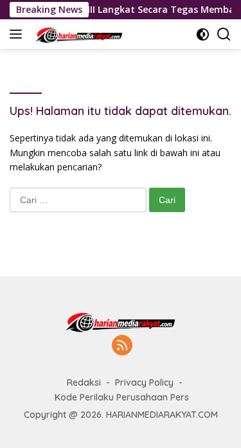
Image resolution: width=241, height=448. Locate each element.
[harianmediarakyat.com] (77, 34)
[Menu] (18, 34)
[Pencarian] (224, 34)
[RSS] (122, 346)
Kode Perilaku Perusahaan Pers (122, 397)
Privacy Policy (144, 382)
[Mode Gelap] (202, 34)
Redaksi (84, 382)
